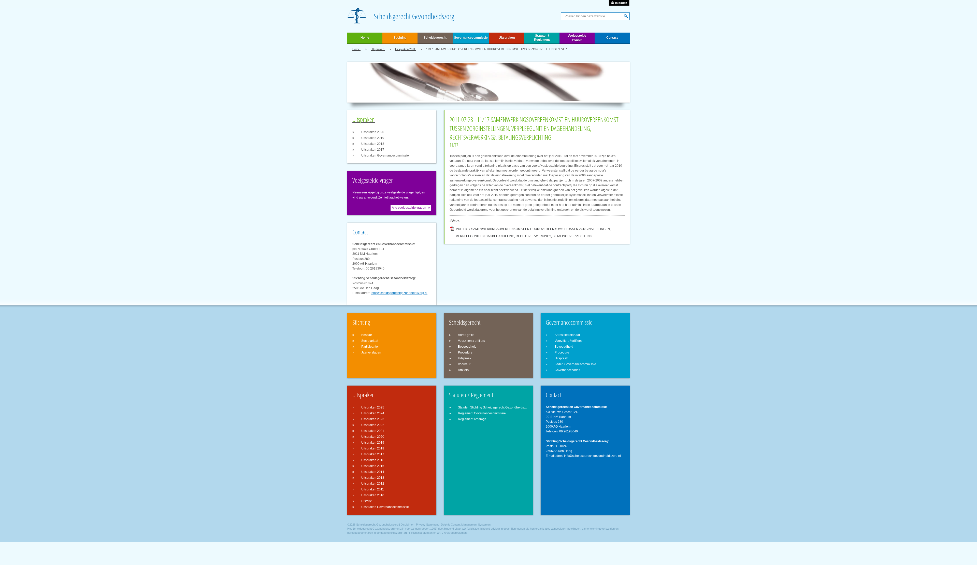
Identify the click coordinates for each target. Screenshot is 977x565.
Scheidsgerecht (435, 37)
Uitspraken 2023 (372, 419)
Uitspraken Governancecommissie (385, 155)
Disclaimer (407, 524)
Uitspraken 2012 (372, 483)
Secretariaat (369, 341)
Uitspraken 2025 (372, 407)
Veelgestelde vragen (577, 37)
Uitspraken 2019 (372, 138)
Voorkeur (464, 364)
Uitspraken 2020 (372, 132)
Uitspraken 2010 (372, 495)
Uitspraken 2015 (372, 466)
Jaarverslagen (371, 352)
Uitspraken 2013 (372, 477)
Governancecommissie (471, 37)
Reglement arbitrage (472, 419)
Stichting (400, 37)
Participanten (370, 346)
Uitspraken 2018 (372, 144)
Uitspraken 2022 (372, 425)
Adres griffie (466, 335)
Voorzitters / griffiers (471, 341)
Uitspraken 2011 (405, 49)
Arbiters (463, 370)
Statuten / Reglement (542, 37)
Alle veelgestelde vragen (409, 207)
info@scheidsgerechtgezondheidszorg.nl (399, 293)
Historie (366, 501)
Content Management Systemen (471, 524)
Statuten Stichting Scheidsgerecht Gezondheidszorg (493, 407)
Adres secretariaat (567, 335)
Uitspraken (507, 37)
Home (365, 37)
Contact (612, 37)
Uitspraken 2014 (372, 472)
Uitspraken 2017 (372, 149)
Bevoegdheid (467, 346)
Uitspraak (464, 358)
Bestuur (366, 335)
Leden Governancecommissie (575, 364)
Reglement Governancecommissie (482, 413)
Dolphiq (445, 524)
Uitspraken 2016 (372, 460)
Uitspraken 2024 (372, 413)
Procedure (465, 352)
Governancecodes (567, 370)
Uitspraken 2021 (372, 431)
